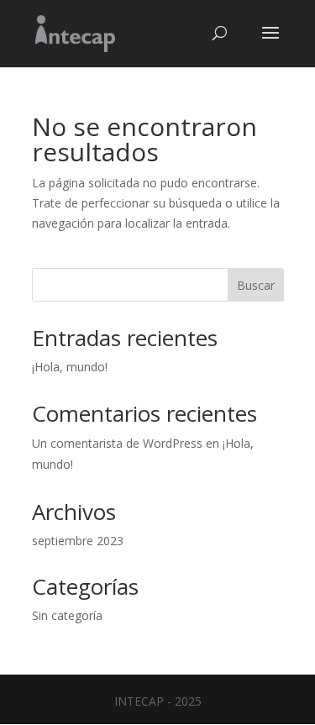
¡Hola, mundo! (70, 367)
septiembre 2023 (77, 541)
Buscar (256, 285)
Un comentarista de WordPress (117, 443)
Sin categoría (67, 615)
